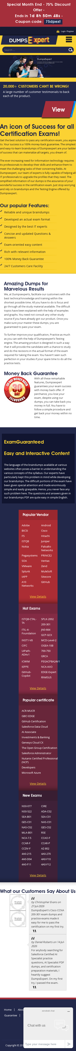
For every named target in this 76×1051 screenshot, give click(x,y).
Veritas (45, 561)
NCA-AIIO (46, 667)
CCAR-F (26, 843)
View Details (38, 596)
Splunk (26, 571)
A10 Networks (27, 583)
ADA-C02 (46, 811)
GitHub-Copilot (26, 674)
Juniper (45, 541)
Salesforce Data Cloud (35, 726)
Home (8, 1009)
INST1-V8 (27, 640)
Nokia (25, 546)
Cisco (44, 530)
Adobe (26, 525)
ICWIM (26, 661)
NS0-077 (27, 806)
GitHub (45, 582)
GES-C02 (46, 827)
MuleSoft (46, 571)
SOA (24, 561)
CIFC (24, 645)
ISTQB (25, 541)
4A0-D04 (27, 859)
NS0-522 (27, 811)
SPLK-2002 (47, 619)
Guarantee (10, 1015)
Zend (44, 566)
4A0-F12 (46, 864)
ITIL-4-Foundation (29, 631)
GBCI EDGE (28, 716)
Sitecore (46, 576)
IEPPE (25, 667)
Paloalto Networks (47, 548)
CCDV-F (26, 848)
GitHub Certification (34, 721)
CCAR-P (45, 843)
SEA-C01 (46, 817)
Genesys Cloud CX (32, 742)
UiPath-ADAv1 (26, 652)
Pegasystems (29, 555)
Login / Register (67, 31)
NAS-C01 (46, 822)
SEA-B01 (26, 817)
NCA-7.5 (26, 838)
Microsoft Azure (31, 772)
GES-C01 (27, 822)
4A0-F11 (26, 864)
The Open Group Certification (39, 748)
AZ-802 (45, 848)
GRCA (44, 656)
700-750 (45, 651)
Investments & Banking (36, 737)
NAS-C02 (27, 827)
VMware (27, 566)
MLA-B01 (27, 832)
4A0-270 (46, 854)
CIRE (44, 806)
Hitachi (45, 536)
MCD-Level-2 (48, 640)
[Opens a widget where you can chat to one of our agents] (48, 1028)
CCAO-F (45, 838)
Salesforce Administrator (36, 753)
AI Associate (29, 732)
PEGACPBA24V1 (50, 661)
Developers (28, 767)
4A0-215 (26, 854)
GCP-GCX (46, 635)
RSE (43, 832)
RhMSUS (46, 677)
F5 (23, 536)
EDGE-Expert (48, 672)
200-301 (45, 624)
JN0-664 (45, 629)
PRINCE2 (46, 555)
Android (46, 525)
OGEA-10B (47, 645)
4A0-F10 (46, 859)
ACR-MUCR (28, 711)
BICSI (25, 530)
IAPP (24, 576)
